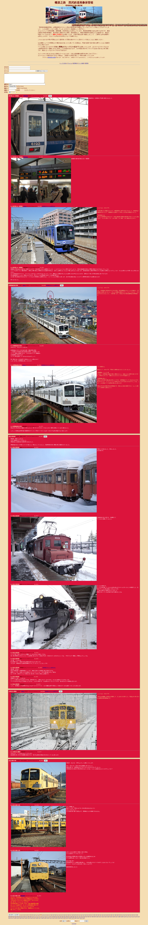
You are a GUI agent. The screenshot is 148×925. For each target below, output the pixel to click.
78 (50, 916)
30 (77, 915)
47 (113, 915)
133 (56, 918)
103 (105, 916)
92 (80, 916)
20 (55, 915)
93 (82, 916)
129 (45, 918)
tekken (25, 206)
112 (130, 916)
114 (136, 916)
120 (20, 918)
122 (26, 918)
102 (103, 916)
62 (15, 916)
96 (88, 916)
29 (75, 915)
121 (23, 918)
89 (73, 916)
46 (111, 915)
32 (81, 915)
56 (132, 915)
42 (102, 915)
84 (62, 916)
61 (13, 916)
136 (64, 918)
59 (9, 916)
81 (56, 916)
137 (67, 918)
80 (54, 916)
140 (75, 918)
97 (90, 916)
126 (37, 918)
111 (127, 916)
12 (38, 915)
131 (51, 918)
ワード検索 (81, 63)
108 (119, 916)
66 (24, 916)
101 (100, 916)
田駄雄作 (23, 895)
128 (42, 918)
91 (77, 916)
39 (96, 915)
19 (53, 915)
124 (31, 918)
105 (111, 916)
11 (36, 915)
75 (43, 916)
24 (64, 915)
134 (59, 918)
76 (45, 916)
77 (47, 916)
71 (35, 916)
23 (62, 915)
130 (48, 918)
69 (30, 916)
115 (138, 916)
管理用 (86, 63)
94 (84, 916)
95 (86, 916)
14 (42, 915)
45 (109, 915)
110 (125, 916)
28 (72, 915)
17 (49, 915)
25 (66, 915)
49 (117, 915)
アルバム (69, 63)
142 (81, 918)
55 (130, 915)
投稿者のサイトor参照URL (48, 206)
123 (29, 918)
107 (116, 916)
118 (15, 918)
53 (126, 915)
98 (92, 916)
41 (100, 915)
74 (41, 916)
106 (114, 916)
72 (37, 916)
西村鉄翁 (25, 96)
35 (87, 915)
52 (124, 915)
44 (107, 915)
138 (70, 918)
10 (34, 915)
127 (40, 918)
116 (9, 918)
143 (83, 918)
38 (94, 915)
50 (120, 915)
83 (60, 916)
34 (85, 915)
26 (68, 915)
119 (18, 918)
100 (97, 916)
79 (52, 916)
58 (137, 915)
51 (122, 915)
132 (53, 918)
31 (79, 915)
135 (62, 918)
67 (26, 916)
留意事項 (75, 63)
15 (45, 915)
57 (134, 915)
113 (133, 916)
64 (20, 916)
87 (69, 916)
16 (47, 915)
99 (94, 916)
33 (83, 915)
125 (34, 918)
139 (72, 918)
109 (122, 916)
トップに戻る (63, 63)
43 (105, 915)
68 (28, 916)
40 (98, 915)
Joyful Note (74, 923)
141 (78, 918)
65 (22, 916)
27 (70, 915)
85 (65, 916)
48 (115, 915)
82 (58, 916)
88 (71, 916)
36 (90, 915)
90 (75, 916)
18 (51, 915)
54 (128, 915)
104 (108, 916)
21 (57, 915)
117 (12, 918)
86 (67, 916)
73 (39, 916)
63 (17, 916)
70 (32, 916)
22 (60, 915)
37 (92, 915)
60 (11, 916)
